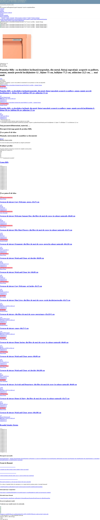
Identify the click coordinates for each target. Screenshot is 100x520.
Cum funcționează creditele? (44, 492)
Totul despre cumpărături (5, 492)
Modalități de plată (33, 492)
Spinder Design (20, 458)
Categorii (5, 19)
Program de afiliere (40, 498)
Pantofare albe (55, 458)
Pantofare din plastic (84, 458)
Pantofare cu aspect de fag (36, 458)
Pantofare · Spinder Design (10, 458)
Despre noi (13, 498)
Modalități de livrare (16, 492)
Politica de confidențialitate (15, 514)
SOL (22, 514)
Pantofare (45, 19)
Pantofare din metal (74, 458)
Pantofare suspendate (17, 460)
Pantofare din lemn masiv (64, 458)
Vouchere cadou (7, 498)
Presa (34, 498)
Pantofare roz (27, 458)
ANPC (25, 514)
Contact (2, 498)
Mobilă (8, 19)
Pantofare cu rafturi (8, 460)
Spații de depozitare (14, 19)
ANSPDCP (29, 514)
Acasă (1, 19)
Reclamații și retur (25, 492)
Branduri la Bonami (20, 498)
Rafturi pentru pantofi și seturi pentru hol (28, 19)
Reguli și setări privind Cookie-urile (40, 514)
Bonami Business (29, 498)
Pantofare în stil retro (47, 458)
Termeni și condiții (4, 514)
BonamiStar (47, 498)
